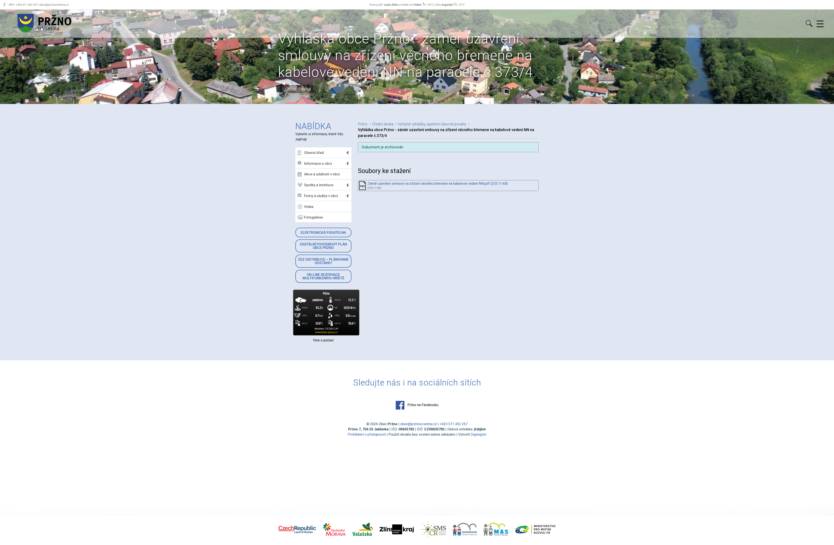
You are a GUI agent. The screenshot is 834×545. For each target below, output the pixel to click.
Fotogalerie (313, 217)
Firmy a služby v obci (321, 196)
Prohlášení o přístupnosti (367, 434)
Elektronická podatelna (323, 233)
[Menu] (820, 24)
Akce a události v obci (322, 174)
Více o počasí (323, 340)
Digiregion (478, 434)
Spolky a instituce (318, 185)
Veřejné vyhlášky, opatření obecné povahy (432, 124)
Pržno (362, 124)
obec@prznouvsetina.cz (418, 424)
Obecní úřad (314, 152)
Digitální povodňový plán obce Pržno (323, 246)
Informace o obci (318, 163)
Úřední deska (382, 124)
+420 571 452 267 (454, 424)
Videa (308, 206)
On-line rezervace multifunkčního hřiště (323, 276)
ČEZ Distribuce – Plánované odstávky (323, 261)
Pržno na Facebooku (422, 405)
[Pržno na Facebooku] (4, 4)
